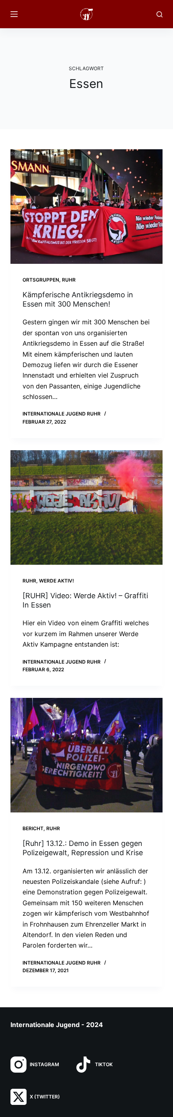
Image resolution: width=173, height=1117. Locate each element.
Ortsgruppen (41, 280)
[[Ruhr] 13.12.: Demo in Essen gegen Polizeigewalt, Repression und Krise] (86, 755)
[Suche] (160, 14)
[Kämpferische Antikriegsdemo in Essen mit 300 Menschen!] (86, 206)
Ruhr (69, 280)
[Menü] (14, 14)
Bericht (33, 828)
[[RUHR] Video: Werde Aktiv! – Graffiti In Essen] (86, 507)
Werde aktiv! (56, 581)
